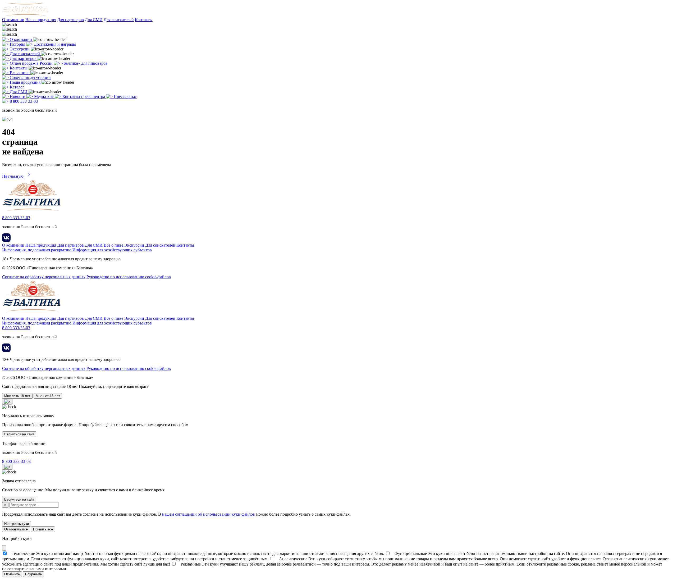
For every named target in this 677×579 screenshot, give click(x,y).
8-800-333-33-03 (16, 461)
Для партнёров (70, 318)
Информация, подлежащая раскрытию (37, 250)
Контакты (144, 19)
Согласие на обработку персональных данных (43, 277)
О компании (13, 19)
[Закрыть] (4, 548)
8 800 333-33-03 (16, 217)
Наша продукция (40, 19)
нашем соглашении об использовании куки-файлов (208, 514)
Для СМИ (94, 19)
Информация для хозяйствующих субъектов (112, 250)
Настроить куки (16, 524)
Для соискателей (119, 19)
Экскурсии (134, 245)
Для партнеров (70, 19)
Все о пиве (113, 245)
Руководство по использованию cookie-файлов (128, 277)
